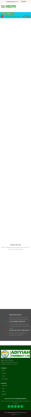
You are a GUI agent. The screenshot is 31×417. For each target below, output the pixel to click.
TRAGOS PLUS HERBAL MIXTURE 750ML (12, 179)
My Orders (4, 394)
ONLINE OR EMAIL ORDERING (15, 304)
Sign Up (3, 391)
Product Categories (7, 13)
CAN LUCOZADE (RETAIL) (8, 45)
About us (4, 373)
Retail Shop (15, 265)
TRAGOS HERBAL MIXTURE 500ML (10, 162)
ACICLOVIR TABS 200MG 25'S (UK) (10, 146)
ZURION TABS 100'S (7, 229)
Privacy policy (5, 378)
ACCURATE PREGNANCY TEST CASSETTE (9, 112)
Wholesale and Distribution (15, 285)
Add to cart (15, 52)
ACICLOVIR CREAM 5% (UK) (9, 129)
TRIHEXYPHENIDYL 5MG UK (9, 212)
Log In (3, 388)
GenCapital (18, 414)
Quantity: (11, 49)
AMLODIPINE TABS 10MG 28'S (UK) (10, 195)
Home (3, 370)
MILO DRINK (5, 62)
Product (3, 376)
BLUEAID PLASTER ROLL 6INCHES (10, 78)
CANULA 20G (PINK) (7, 95)
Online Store (4, 385)
